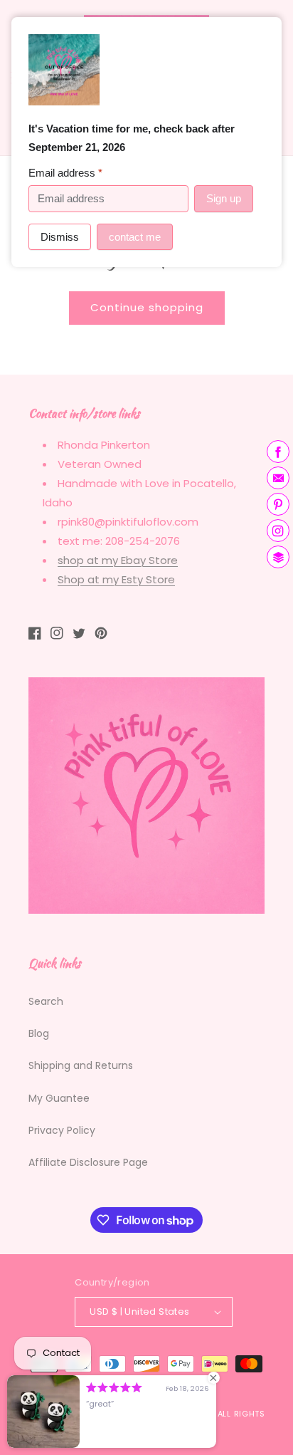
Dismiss (60, 237)
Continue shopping (146, 307)
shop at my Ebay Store (118, 560)
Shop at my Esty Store (116, 579)
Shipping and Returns (80, 1065)
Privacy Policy (61, 1130)
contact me (135, 237)
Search (45, 1001)
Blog (38, 1033)
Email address (65, 173)
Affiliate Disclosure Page (88, 1162)
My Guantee (59, 1098)
